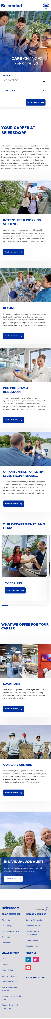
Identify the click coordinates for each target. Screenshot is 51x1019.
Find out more (12, 590)
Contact (5, 965)
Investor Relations (33, 940)
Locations (6, 943)
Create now (11, 879)
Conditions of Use (9, 982)
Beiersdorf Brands (33, 926)
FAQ (4, 959)
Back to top (40, 909)
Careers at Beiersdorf (34, 920)
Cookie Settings (8, 976)
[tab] (2, 605)
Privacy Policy (7, 970)
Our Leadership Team (11, 931)
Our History (7, 937)
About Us (6, 920)
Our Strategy (7, 926)
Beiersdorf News (32, 946)
